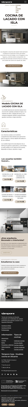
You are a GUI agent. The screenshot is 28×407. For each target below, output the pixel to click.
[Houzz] (16, 374)
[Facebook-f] (5, 374)
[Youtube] (8, 374)
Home (7, 5)
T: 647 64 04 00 (5, 365)
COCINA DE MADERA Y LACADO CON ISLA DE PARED (20, 196)
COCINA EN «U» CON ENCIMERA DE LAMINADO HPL (20, 176)
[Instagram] (2, 374)
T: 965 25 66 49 (5, 367)
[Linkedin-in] (11, 374)
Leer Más (7, 179)
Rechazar (11, 404)
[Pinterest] (14, 374)
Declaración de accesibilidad (9, 391)
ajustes (13, 401)
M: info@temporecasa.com (9, 370)
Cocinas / (13, 5)
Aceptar (4, 404)
